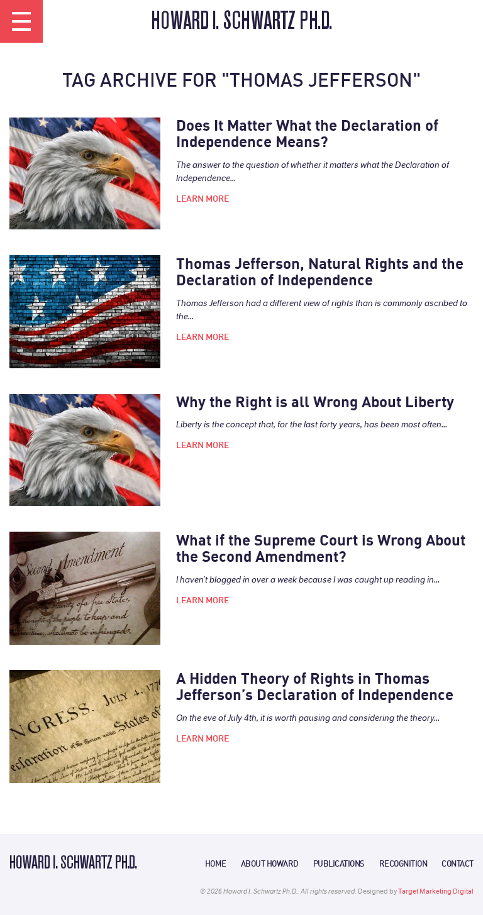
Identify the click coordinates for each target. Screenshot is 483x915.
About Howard (270, 863)
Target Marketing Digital (436, 891)
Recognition (403, 863)
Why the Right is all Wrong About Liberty (315, 401)
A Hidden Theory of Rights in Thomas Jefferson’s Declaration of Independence (314, 686)
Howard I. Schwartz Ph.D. (241, 22)
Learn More (202, 198)
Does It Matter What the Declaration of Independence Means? (307, 133)
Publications (339, 863)
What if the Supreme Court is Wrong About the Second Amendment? (320, 548)
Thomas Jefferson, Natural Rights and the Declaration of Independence (320, 271)
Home (215, 863)
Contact (457, 863)
